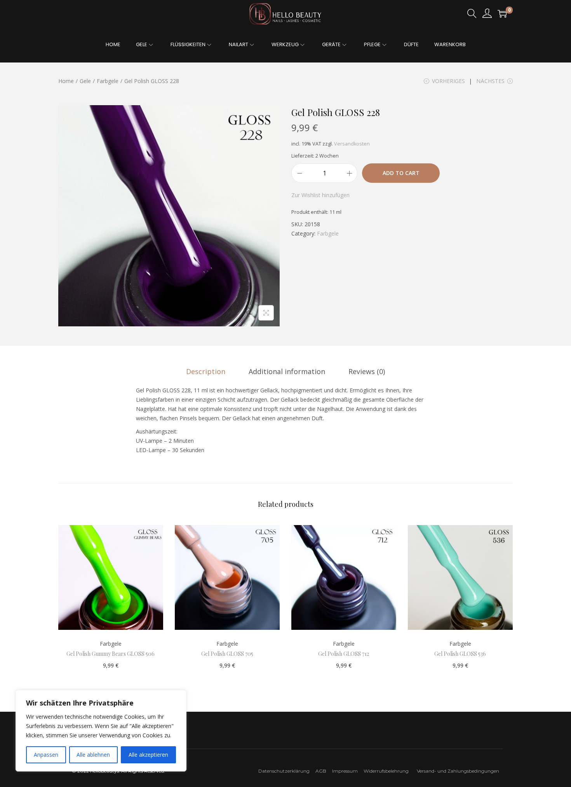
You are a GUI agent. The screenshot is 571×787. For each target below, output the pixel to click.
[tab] (205, 371)
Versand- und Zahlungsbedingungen (458, 771)
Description (205, 371)
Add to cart (401, 173)
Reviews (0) (366, 371)
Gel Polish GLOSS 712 (343, 653)
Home (66, 81)
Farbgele (107, 81)
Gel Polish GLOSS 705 (227, 653)
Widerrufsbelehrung (388, 771)
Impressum (347, 771)
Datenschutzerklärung (284, 771)
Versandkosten (352, 143)
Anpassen (46, 754)
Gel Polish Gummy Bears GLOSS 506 (110, 653)
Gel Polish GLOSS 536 (460, 653)
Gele (85, 81)
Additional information (287, 371)
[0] (502, 13)
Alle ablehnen (93, 754)
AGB (320, 771)
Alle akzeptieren (148, 754)
